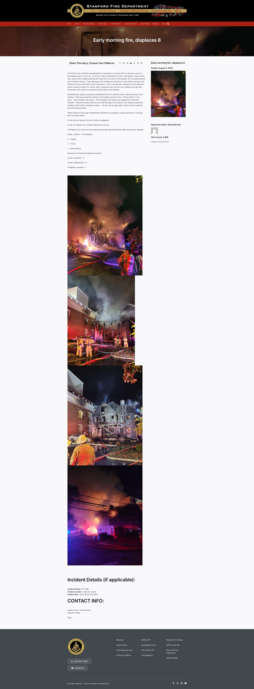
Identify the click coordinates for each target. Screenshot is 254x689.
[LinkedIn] (131, 63)
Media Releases (164, 141)
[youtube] (186, 683)
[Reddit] (127, 63)
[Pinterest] (138, 63)
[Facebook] (120, 63)
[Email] (141, 63)
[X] (124, 63)
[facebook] (174, 683)
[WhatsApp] (134, 63)
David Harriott (174, 124)
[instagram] (182, 683)
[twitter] (177, 683)
